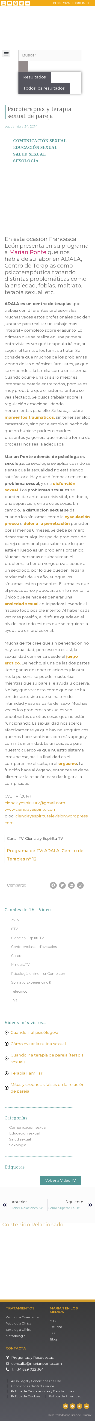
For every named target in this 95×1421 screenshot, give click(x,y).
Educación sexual (35, 147)
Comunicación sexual (39, 140)
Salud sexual (29, 154)
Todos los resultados (44, 88)
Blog (57, 3)
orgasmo (67, 763)
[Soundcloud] (27, 3)
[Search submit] (23, 66)
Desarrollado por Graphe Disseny (70, 1415)
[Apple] (21, 3)
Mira (66, 3)
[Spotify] (15, 3)
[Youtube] (9, 3)
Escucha (78, 3)
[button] (6, 53)
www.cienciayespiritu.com (31, 809)
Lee (89, 3)
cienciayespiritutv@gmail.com (35, 803)
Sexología (26, 160)
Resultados (34, 77)
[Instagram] (3, 3)
